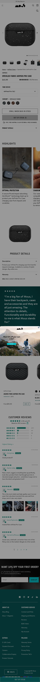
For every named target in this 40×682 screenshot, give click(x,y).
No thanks (11, 345)
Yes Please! (11, 343)
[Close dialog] (38, 327)
